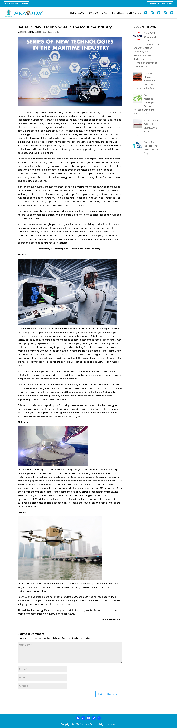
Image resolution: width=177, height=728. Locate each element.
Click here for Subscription (160, 4)
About (82, 13)
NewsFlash (94, 13)
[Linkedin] (83, 718)
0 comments (53, 32)
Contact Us (134, 13)
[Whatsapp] (99, 718)
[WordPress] (93, 718)
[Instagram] (88, 718)
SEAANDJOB (25, 32)
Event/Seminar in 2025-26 (16, 4)
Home (73, 13)
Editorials (118, 13)
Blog (105, 13)
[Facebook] (78, 718)
